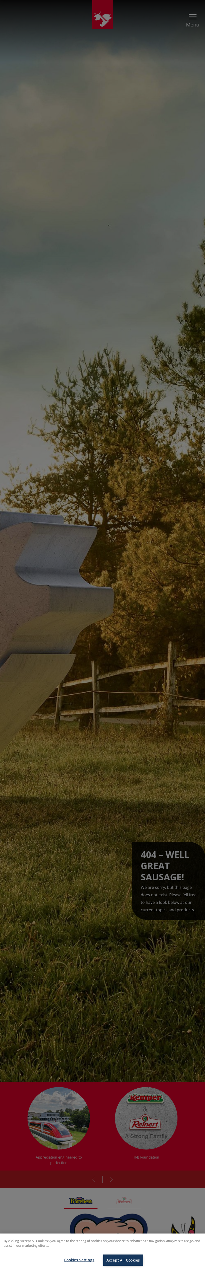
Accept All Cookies (123, 1260)
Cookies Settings (79, 1260)
